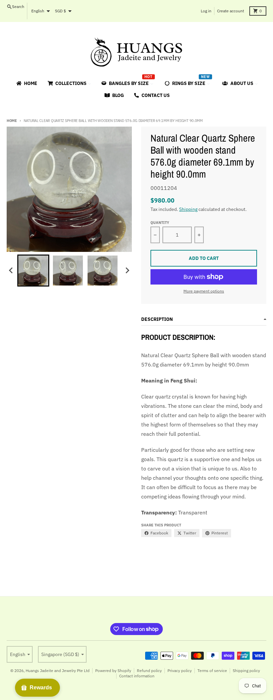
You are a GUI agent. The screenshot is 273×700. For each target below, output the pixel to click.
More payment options (203, 291)
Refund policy (149, 670)
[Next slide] (127, 270)
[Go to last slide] (11, 270)
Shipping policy (246, 670)
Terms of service (212, 670)
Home (12, 120)
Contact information (136, 675)
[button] (33, 271)
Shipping (188, 209)
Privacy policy (179, 670)
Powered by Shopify (113, 670)
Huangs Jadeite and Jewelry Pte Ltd (58, 670)
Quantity (159, 222)
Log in (206, 10)
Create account (230, 10)
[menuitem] (26, 83)
